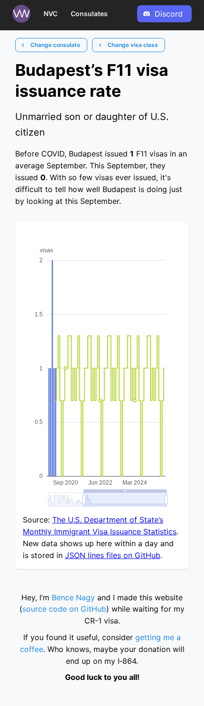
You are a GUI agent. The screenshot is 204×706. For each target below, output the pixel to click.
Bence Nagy (73, 597)
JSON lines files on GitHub (112, 555)
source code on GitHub (64, 609)
